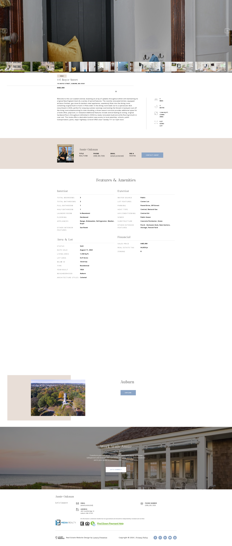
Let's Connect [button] (116, 469)
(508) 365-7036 (99, 156)
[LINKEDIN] (165, 537)
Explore (128, 393)
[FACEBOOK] (155, 537)
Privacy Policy (142, 537)
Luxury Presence (100, 537)
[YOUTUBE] (170, 537)
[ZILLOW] (175, 537)
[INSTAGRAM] (160, 537)
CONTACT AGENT (152, 155)
